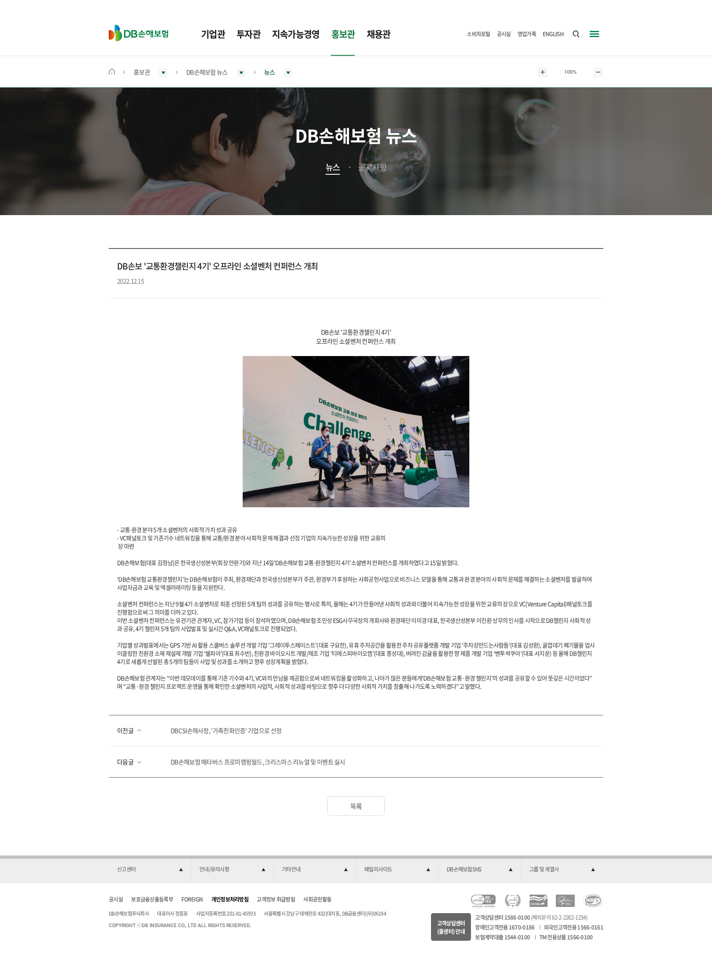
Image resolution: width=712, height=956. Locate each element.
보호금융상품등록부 (152, 899)
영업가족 (527, 33)
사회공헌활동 (317, 899)
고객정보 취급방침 (276, 899)
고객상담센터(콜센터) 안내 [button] (451, 927)
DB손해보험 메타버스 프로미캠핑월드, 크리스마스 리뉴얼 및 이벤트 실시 (258, 761)
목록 (356, 806)
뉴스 (333, 167)
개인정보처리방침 (229, 899)
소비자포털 (478, 33)
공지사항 (372, 167)
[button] (150, 869)
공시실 (504, 33)
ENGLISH (553, 33)
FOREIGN (192, 899)
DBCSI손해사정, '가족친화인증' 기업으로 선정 (226, 730)
